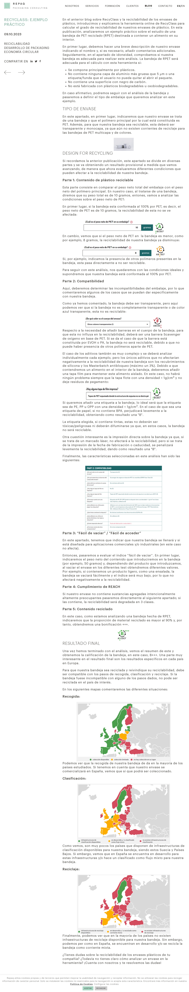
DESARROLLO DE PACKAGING (26, 47)
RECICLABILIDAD (17, 43)
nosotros (111, 962)
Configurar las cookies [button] (106, 984)
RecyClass (168, 23)
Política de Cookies (81, 984)
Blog (148, 6)
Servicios (92, 6)
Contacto (165, 6)
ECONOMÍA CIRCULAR (21, 51)
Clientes (132, 6)
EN (183, 6)
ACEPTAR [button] (88, 988)
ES (178, 6)
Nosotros (72, 6)
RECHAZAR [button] (101, 988)
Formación (112, 6)
